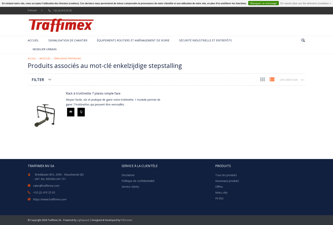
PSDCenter (126, 220)
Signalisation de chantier (67, 40)
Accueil (33, 40)
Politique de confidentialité (138, 181)
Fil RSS (219, 198)
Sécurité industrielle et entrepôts (205, 40)
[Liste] (272, 80)
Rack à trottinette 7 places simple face (93, 93)
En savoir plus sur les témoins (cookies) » (305, 3)
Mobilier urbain (44, 49)
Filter (38, 79)
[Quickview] (70, 112)
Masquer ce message (263, 3)
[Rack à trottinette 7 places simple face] (45, 114)
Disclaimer (128, 175)
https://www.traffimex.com (49, 199)
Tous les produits (226, 175)
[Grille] (263, 80)
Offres (219, 186)
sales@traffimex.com (46, 185)
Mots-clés (45, 58)
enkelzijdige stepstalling (67, 58)
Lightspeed (83, 220)
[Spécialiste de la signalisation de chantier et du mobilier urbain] (61, 25)
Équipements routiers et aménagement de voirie (133, 40)
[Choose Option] (81, 112)
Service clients (130, 186)
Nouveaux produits (227, 181)
